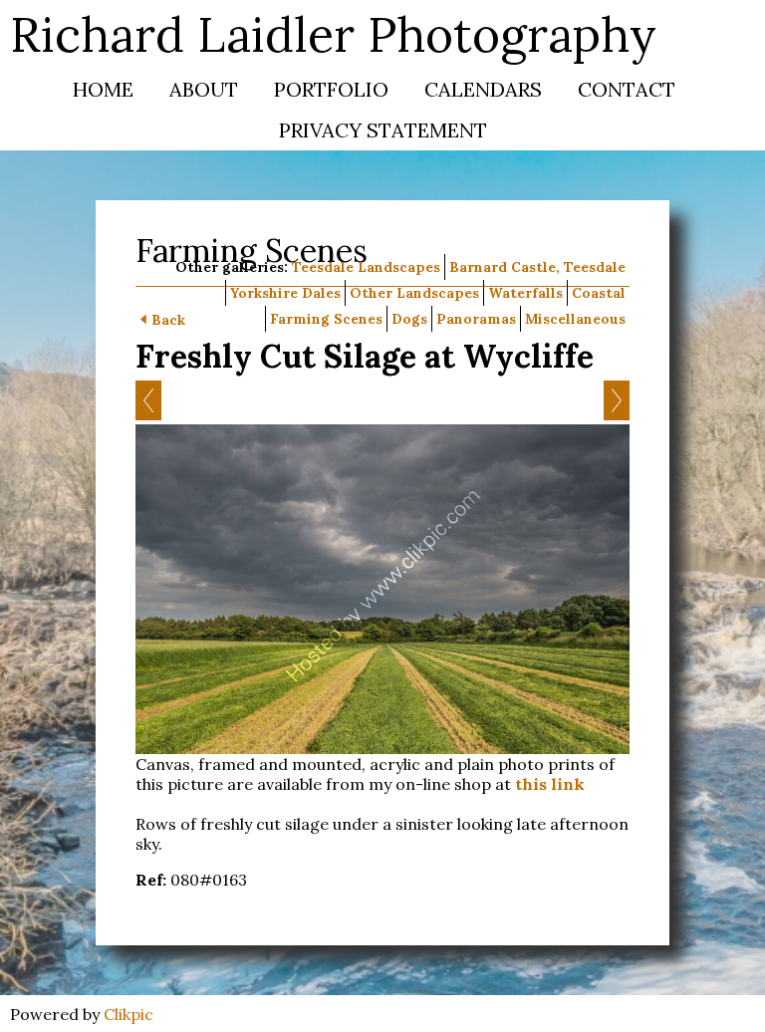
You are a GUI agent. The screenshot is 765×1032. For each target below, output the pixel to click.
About (203, 89)
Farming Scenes (326, 319)
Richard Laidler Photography (333, 34)
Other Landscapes (414, 293)
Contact (626, 89)
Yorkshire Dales (285, 293)
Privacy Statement (383, 130)
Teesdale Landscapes (366, 267)
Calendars (483, 89)
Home (103, 89)
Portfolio (331, 89)
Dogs (409, 319)
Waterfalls (525, 293)
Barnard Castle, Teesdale (537, 267)
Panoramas (476, 319)
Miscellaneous (575, 319)
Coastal (599, 293)
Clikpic (128, 1014)
